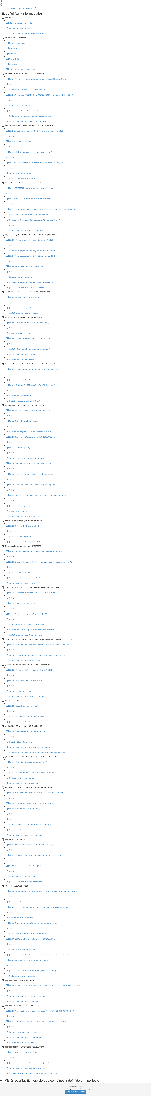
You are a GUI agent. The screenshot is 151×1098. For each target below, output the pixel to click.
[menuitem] (1, 5)
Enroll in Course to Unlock (75, 1092)
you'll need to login (84, 1089)
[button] (1, 2)
